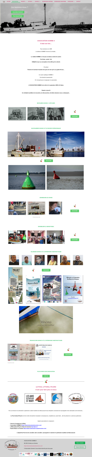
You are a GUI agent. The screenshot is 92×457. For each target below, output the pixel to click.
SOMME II (37, 1)
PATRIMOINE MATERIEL (47, 1)
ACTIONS (30, 1)
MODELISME (70, 1)
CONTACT (78, 1)
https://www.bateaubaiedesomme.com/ (33, 445)
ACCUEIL (8, 1)
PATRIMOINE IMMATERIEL (60, 1)
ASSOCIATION (15, 1)
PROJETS (23, 1)
